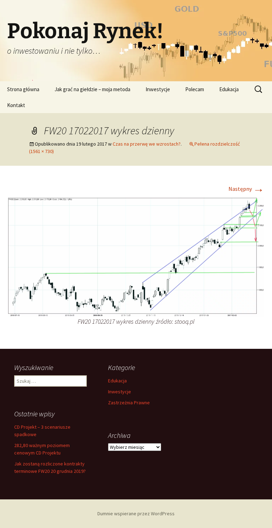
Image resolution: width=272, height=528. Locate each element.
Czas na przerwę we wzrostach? (147, 144)
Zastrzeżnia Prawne (129, 402)
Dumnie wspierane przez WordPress (136, 513)
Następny (246, 188)
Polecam (194, 89)
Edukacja (229, 89)
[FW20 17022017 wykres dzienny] (136, 255)
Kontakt (16, 105)
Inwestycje (158, 89)
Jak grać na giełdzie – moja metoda (92, 89)
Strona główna (23, 89)
